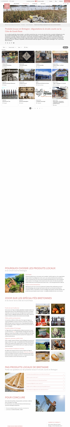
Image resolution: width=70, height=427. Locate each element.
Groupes (50, 1)
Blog (56, 1)
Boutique (67, 1)
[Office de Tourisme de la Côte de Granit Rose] (7, 5)
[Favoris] (64, 4)
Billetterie (61, 1)
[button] (66, 4)
